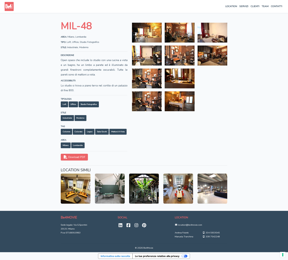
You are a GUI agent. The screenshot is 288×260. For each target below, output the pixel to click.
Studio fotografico (89, 104)
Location (231, 6)
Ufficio (73, 104)
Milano (66, 145)
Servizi (243, 6)
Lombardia (78, 145)
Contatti (276, 6)
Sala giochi (102, 131)
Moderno (80, 118)
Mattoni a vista (118, 131)
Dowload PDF (76, 157)
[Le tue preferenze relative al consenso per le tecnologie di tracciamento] (283, 255)
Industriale (67, 118)
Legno (90, 131)
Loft (64, 104)
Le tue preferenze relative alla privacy (157, 256)
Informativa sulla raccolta (115, 256)
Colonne (66, 131)
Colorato (78, 131)
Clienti (255, 6)
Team (265, 6)
